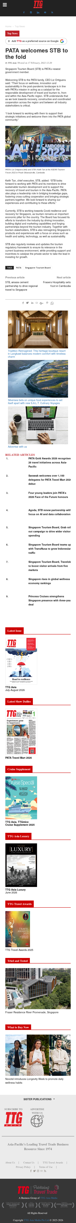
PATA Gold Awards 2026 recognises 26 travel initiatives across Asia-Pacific (49, 462)
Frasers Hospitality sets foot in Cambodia (57, 284)
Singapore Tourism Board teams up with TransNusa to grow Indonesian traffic (49, 548)
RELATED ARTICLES (20, 454)
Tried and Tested (17, 961)
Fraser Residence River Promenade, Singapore (32, 1012)
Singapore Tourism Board (38, 267)
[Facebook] (24, 12)
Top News (12, 33)
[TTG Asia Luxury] (21, 865)
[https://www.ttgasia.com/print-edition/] (21, 661)
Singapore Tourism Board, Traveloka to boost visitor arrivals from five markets (50, 566)
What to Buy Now (18, 1027)
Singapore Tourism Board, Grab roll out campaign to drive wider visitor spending (49, 531)
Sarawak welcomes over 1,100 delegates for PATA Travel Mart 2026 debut (50, 479)
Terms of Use (45, 1167)
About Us (10, 1162)
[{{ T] (36, 41)
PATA (18, 267)
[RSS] (52, 12)
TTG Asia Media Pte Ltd (37, 1220)
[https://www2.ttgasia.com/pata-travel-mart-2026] (21, 731)
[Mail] (45, 12)
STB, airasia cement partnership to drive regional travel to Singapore (21, 286)
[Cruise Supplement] (21, 797)
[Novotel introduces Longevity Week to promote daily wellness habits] (38, 1055)
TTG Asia (12, 62)
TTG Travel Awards (53, 1162)
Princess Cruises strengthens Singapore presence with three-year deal (49, 600)
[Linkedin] (38, 12)
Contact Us (28, 1162)
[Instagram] (31, 12)
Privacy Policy (23, 1167)
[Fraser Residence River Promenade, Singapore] (38, 988)
